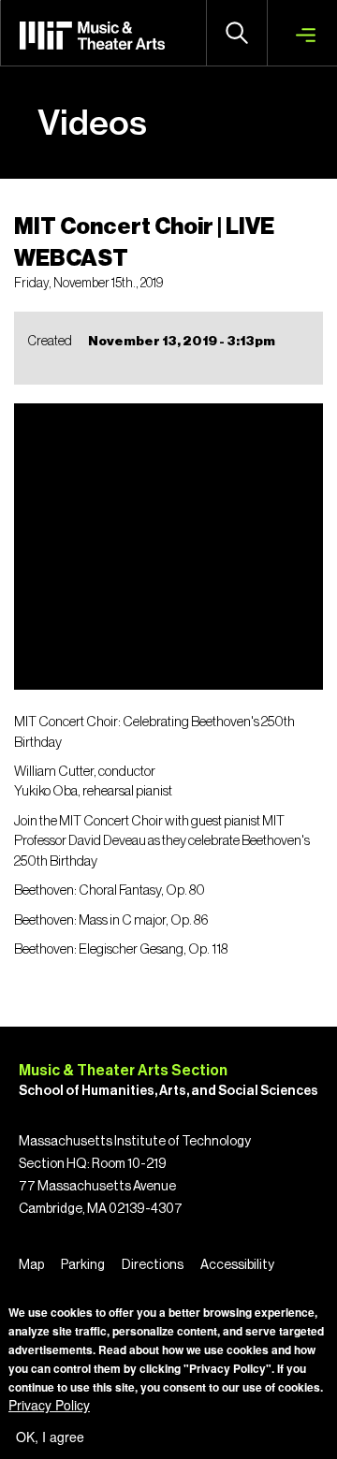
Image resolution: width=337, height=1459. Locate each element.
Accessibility (237, 1265)
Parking (83, 1265)
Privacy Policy (49, 1404)
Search (237, 33)
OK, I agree (50, 1436)
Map (31, 1265)
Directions (152, 1265)
